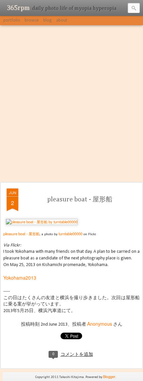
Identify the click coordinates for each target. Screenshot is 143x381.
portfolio (11, 20)
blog (47, 20)
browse (32, 20)
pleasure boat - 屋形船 (79, 199)
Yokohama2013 (19, 277)
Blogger (109, 376)
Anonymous (99, 323)
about (61, 20)
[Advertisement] (71, 104)
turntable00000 (70, 233)
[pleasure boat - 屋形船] (41, 221)
